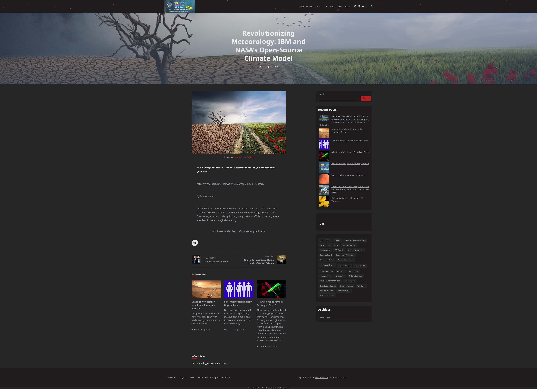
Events (327, 265)
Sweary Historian (346, 286)
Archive (309, 6)
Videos (317, 6)
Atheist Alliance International (355, 240)
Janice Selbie (353, 271)
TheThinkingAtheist (327, 295)
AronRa (337, 240)
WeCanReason (321, 377)
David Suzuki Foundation (345, 255)
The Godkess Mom (327, 291)
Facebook (172, 377)
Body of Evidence (348, 245)
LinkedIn (192, 377)
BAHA (322, 245)
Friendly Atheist (344, 266)
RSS (206, 377)
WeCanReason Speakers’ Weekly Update (350, 163)
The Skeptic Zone (344, 291)
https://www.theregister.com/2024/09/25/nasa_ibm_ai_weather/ (230, 183)
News (340, 6)
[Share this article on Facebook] (195, 243)
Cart (326, 6)
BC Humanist (333, 245)
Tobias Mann (207, 196)
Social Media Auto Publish (257, 388)
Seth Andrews (350, 281)
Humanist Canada (326, 271)
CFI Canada (339, 250)
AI (213, 231)
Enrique (237, 157)
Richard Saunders (355, 276)
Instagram (182, 377)
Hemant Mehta (360, 266)
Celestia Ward (325, 250)
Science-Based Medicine (330, 281)
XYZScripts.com (283, 388)
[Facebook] (355, 6)
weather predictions (254, 231)
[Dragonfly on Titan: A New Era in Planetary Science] (206, 289)
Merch (333, 6)
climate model (222, 231)
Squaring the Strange (328, 286)
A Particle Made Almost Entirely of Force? (350, 152)
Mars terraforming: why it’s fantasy (347, 175)
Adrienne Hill (325, 240)
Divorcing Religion (327, 260)
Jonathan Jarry (325, 276)
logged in (207, 363)
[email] (366, 6)
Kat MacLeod (339, 276)
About (347, 6)
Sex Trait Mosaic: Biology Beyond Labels (350, 140)
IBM (234, 231)
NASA (240, 231)
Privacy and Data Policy (220, 377)
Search (321, 94)
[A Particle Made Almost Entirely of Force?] (271, 289)
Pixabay (250, 157)
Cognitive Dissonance (355, 250)
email (200, 377)
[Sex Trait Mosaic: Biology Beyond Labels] (238, 289)
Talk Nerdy (361, 286)
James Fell (341, 271)
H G (263, 67)
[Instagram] (359, 6)
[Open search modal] (372, 6)
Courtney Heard (326, 255)
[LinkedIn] (363, 6)
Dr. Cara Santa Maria (345, 260)
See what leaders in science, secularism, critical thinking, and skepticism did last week (350, 189)
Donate (301, 6)
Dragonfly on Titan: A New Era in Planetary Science (203, 305)
